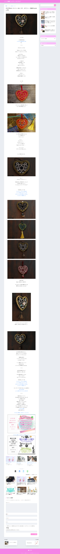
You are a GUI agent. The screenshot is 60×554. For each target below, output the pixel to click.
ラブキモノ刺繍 (21, 408)
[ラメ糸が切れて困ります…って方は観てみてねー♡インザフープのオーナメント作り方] (32, 459)
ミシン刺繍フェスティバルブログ (12, 1)
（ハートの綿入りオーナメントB (21, 192)
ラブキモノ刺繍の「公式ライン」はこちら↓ (21, 412)
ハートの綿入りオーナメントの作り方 (21, 390)
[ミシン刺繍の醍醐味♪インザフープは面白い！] (11, 459)
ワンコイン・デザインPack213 (21, 191)
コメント (8, 502)
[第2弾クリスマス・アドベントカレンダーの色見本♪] (21, 459)
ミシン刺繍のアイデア (33, 474)
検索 (55, 5)
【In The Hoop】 (21, 389)
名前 (7, 514)
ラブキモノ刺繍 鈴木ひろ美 (21, 41)
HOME (30, 550)
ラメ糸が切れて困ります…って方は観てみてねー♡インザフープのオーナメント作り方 (31, 463)
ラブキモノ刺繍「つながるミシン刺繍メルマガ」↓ (21, 434)
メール (7, 518)
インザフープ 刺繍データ (21, 195)
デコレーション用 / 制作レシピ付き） (21, 194)
